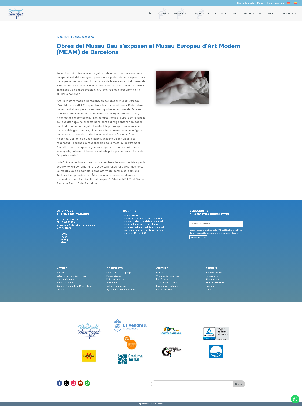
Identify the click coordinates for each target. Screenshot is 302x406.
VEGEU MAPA (64, 228)
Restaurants (212, 275)
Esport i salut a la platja (118, 272)
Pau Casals (162, 279)
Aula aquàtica (113, 282)
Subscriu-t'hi (198, 237)
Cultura (160, 13)
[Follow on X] (66, 383)
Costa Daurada (245, 3)
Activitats (222, 13)
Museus (160, 272)
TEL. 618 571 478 (66, 222)
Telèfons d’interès (215, 282)
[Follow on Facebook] (59, 383)
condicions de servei (218, 232)
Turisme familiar (214, 272)
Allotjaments (269, 13)
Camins (60, 289)
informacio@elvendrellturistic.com (76, 225)
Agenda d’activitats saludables (122, 289)
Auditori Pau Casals (166, 282)
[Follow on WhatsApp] (87, 383)
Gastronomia (242, 13)
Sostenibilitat (201, 13)
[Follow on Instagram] (73, 383)
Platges (60, 272)
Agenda (279, 3)
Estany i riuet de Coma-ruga (71, 275)
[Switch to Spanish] (295, 4)
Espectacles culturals (167, 286)
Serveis (287, 13)
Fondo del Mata (65, 282)
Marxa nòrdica (113, 275)
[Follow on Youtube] (80, 383)
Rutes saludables (115, 279)
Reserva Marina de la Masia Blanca (75, 286)
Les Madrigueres (65, 279)
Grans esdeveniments (167, 275)
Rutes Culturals (164, 289)
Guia (269, 3)
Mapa (260, 3)
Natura (178, 13)
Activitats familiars (116, 286)
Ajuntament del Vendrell (151, 403)
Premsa (210, 286)
